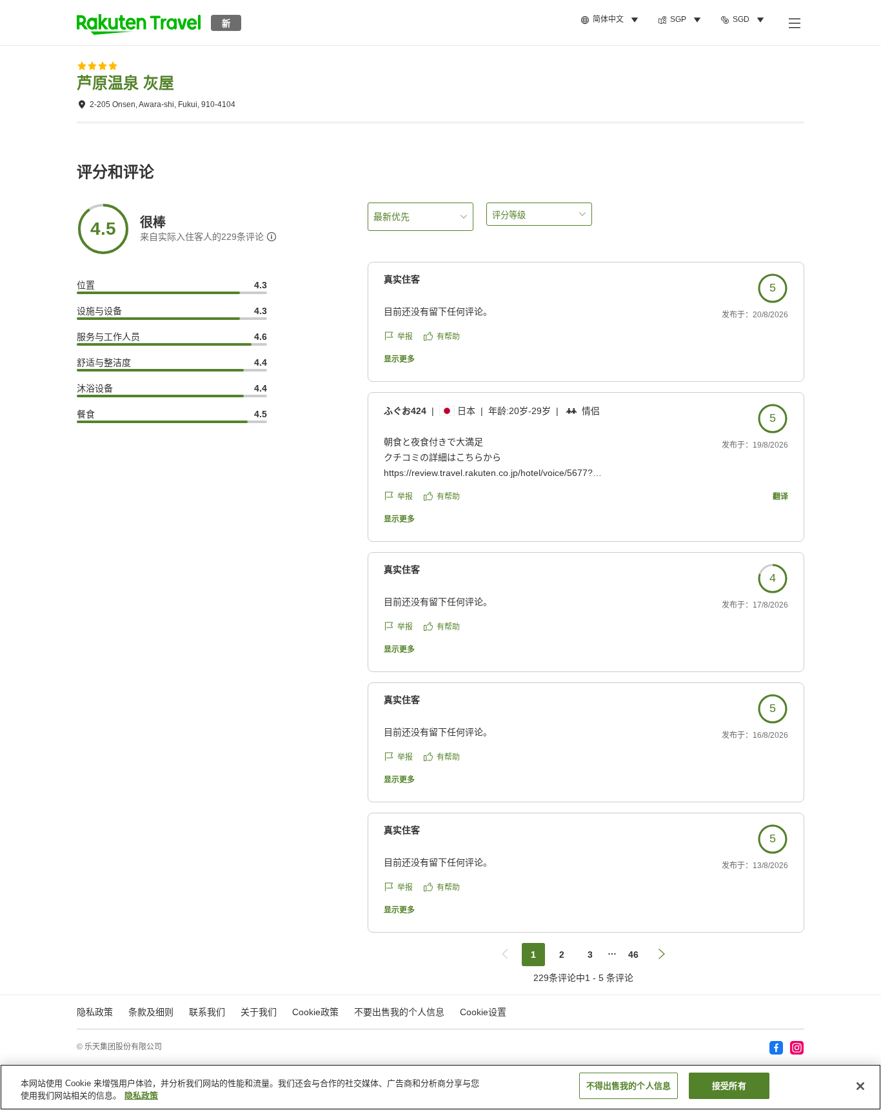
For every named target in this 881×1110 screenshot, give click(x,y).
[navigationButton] (505, 954)
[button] (139, 22)
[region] (440, 1087)
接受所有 (729, 1086)
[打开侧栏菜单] (794, 22)
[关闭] (860, 1086)
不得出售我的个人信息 (628, 1086)
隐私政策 (141, 1096)
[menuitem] (611, 20)
